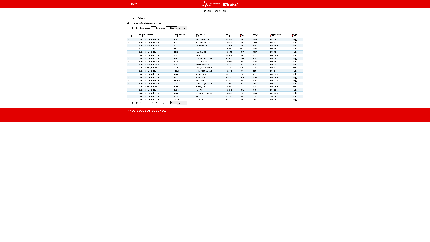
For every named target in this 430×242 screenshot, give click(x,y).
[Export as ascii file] (184, 28)
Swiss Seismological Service (140, 110)
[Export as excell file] (179, 28)
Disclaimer (155, 110)
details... (294, 39)
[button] (132, 4)
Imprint (163, 110)
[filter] (131, 36)
